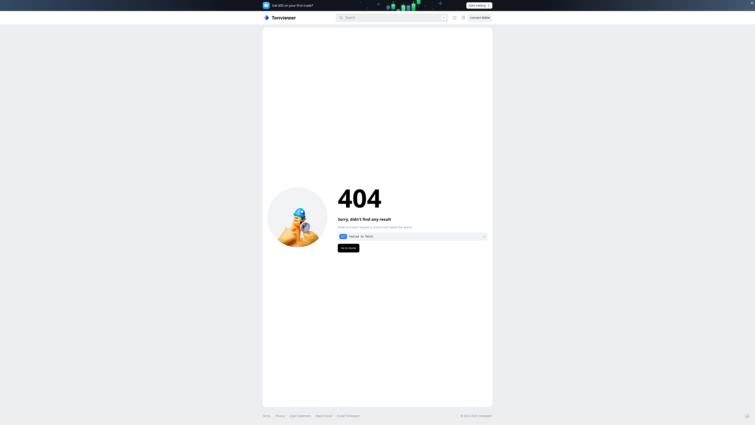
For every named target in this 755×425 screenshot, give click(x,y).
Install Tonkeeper (348, 416)
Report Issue (324, 416)
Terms (267, 416)
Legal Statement (300, 416)
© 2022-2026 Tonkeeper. (476, 416)
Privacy (280, 416)
